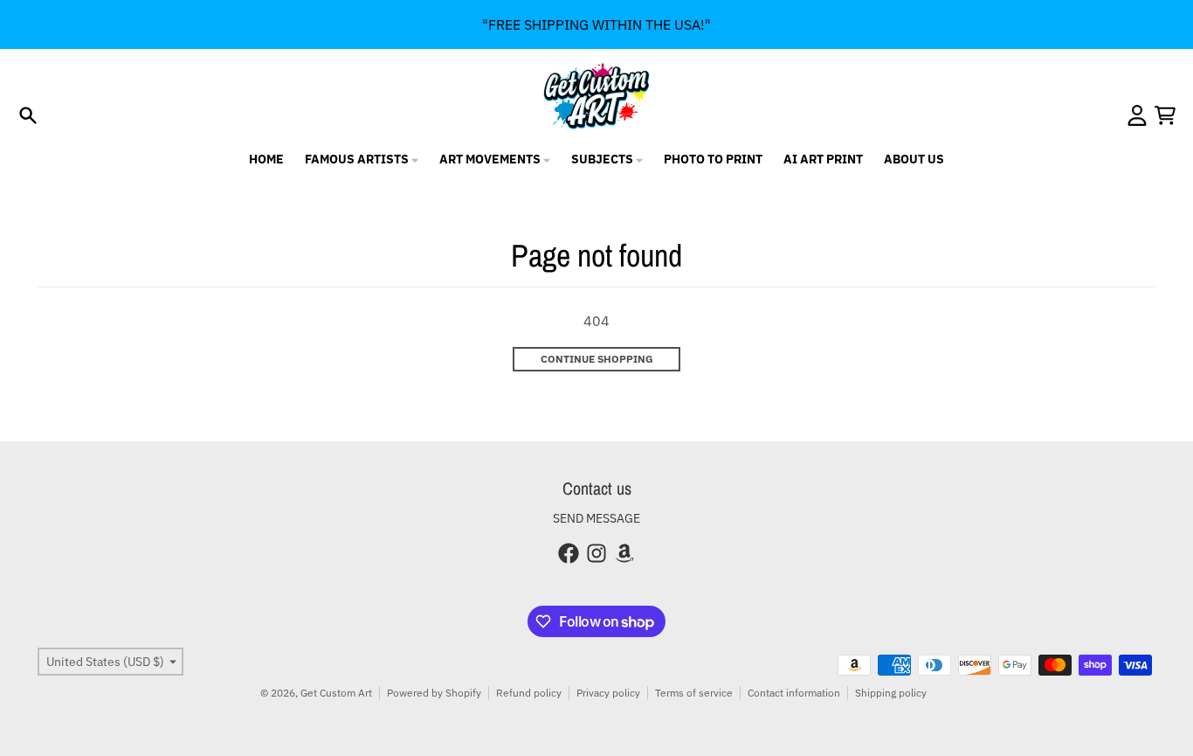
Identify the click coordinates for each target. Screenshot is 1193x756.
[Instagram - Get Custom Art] (596, 553)
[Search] (27, 115)
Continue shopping (597, 358)
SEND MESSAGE (596, 518)
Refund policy (529, 692)
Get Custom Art (336, 692)
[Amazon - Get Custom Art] (624, 553)
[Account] (1137, 115)
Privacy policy (608, 692)
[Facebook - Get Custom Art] (568, 553)
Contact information (794, 692)
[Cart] (1165, 115)
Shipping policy (891, 692)
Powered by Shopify (434, 692)
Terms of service (694, 692)
